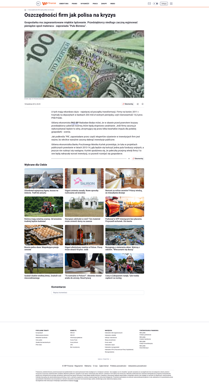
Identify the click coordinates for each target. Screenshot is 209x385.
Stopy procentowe (110, 340)
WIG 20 (72, 333)
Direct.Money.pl (144, 348)
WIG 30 (72, 335)
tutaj (76, 380)
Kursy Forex (73, 340)
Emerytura (63, 3)
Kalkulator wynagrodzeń (112, 347)
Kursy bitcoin (74, 342)
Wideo (112, 3)
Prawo (74, 3)
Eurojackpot (39, 333)
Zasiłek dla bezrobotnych (43, 342)
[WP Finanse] (50, 3)
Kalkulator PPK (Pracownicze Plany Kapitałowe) (119, 349)
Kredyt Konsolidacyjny (146, 343)
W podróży (85, 3)
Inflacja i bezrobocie (111, 337)
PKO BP (75, 122)
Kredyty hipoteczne (145, 339)
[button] (155, 3)
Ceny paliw (39, 340)
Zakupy (104, 3)
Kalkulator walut (110, 345)
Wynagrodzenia (109, 352)
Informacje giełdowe (76, 337)
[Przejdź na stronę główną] (38, 5)
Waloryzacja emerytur (42, 335)
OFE (71, 345)
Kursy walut (108, 342)
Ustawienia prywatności (137, 366)
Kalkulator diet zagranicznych (113, 333)
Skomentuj (129, 104)
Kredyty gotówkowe (145, 335)
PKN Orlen (39, 345)
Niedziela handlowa (41, 337)
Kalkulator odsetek (110, 335)
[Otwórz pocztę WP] (149, 3)
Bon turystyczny (75, 347)
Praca (95, 3)
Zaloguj (163, 3)
